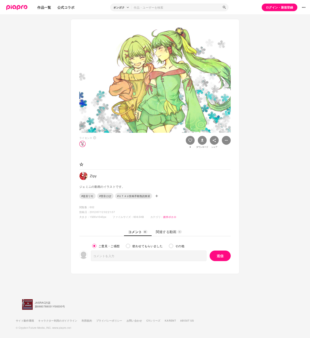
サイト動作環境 (25, 320)
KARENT (170, 320)
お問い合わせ (134, 320)
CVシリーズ (153, 320)
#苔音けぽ (105, 196)
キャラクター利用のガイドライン (57, 320)
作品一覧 (44, 7)
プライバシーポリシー (109, 320)
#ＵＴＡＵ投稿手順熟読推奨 (133, 196)
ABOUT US (187, 320)
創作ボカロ (169, 217)
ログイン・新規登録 (279, 7)
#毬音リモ (87, 196)
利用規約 (87, 320)
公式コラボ (66, 7)
